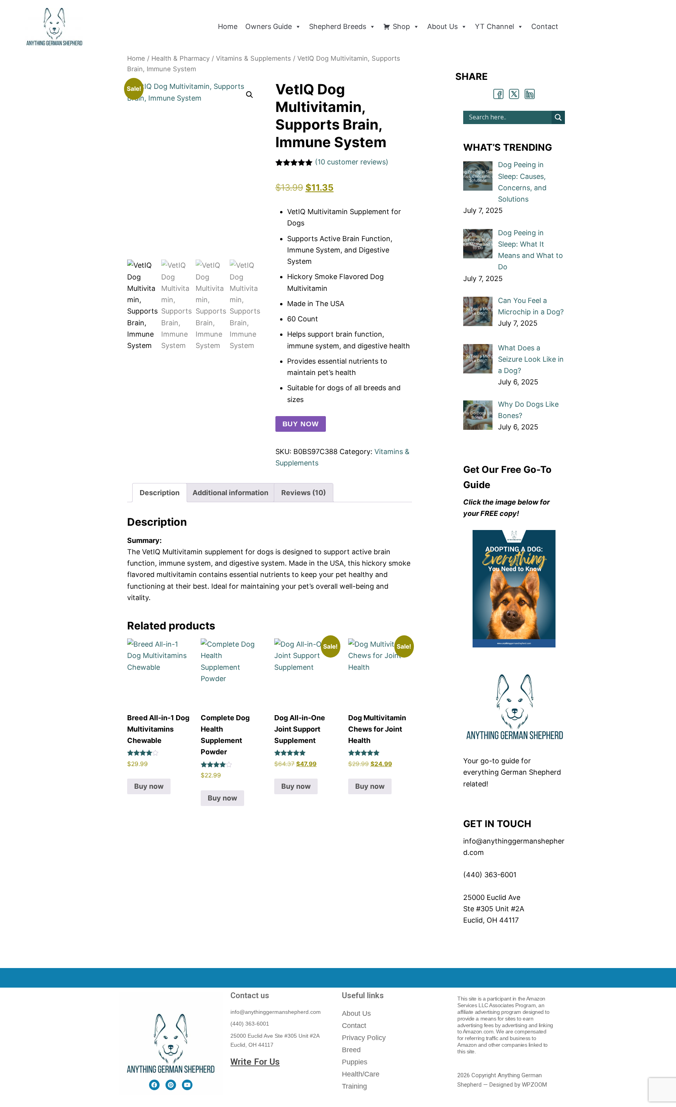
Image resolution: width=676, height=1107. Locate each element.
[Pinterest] (170, 1085)
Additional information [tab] (230, 493)
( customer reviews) (351, 162)
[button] (250, 95)
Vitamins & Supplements (253, 58)
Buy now (300, 424)
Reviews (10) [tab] (303, 493)
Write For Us (255, 1062)
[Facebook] (154, 1085)
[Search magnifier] (558, 117)
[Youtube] (187, 1085)
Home (136, 58)
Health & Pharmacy (180, 58)
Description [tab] (160, 493)
